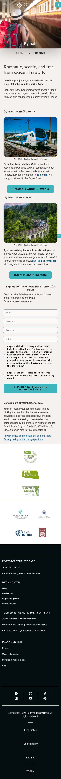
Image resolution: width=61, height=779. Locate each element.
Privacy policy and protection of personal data (27, 436)
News (4, 588)
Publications (7, 593)
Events (5, 648)
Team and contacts (11, 567)
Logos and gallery (10, 598)
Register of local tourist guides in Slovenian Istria (24, 624)
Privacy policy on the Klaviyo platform (23, 439)
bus (39, 175)
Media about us (9, 603)
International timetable (30, 275)
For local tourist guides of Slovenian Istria (21, 573)
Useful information (10, 654)
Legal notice (30, 730)
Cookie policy (31, 744)
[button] (58, 4)
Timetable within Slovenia (30, 188)
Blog (4, 665)
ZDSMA (30, 771)
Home (19, 52)
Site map (30, 757)
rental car (51, 261)
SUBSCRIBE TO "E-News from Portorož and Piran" (31, 388)
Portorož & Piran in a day (13, 660)
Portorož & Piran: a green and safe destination (23, 630)
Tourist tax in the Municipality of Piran (19, 619)
